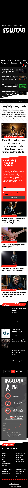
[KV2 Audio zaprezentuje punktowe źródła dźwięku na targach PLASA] (23, 86)
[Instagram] (11, 448)
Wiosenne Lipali (17, 361)
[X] (5, 448)
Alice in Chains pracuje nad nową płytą (19, 320)
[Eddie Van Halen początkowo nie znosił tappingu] (14, 235)
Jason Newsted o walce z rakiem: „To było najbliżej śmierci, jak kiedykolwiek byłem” (13, 221)
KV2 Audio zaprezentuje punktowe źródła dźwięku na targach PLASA (9, 86)
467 (21, 371)
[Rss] (17, 448)
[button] (19, 66)
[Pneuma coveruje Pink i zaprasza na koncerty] (5, 343)
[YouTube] (8, 448)
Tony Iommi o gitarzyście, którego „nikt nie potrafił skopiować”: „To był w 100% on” (13, 294)
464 (9, 371)
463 (5, 371)
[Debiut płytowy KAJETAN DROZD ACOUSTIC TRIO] (5, 333)
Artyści (21, 137)
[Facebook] (2, 448)
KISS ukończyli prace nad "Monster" (18, 351)
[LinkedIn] (14, 448)
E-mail (4, 187)
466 (17, 371)
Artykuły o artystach (11, 137)
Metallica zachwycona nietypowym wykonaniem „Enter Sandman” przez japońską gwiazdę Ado (14, 146)
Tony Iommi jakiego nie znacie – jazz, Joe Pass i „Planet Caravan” (7, 71)
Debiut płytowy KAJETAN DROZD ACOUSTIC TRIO (17, 331)
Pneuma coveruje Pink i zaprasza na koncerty (19, 341)
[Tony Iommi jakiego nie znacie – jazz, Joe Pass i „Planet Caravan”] (23, 71)
